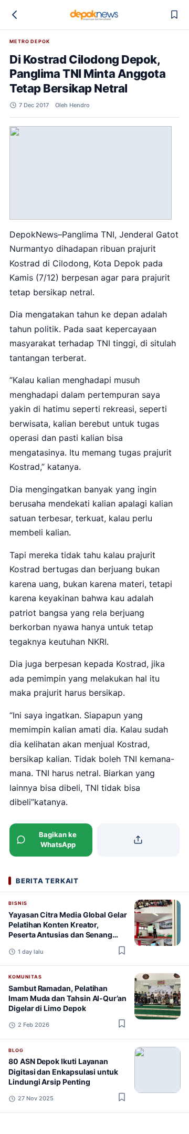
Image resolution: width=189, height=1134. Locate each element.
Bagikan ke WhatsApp (58, 839)
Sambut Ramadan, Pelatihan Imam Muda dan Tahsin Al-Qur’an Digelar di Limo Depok (67, 998)
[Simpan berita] (174, 14)
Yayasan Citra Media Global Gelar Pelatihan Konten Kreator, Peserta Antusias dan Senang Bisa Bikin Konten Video (67, 930)
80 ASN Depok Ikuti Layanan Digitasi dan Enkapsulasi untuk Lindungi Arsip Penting (63, 1071)
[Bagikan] (138, 840)
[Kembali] (14, 14)
